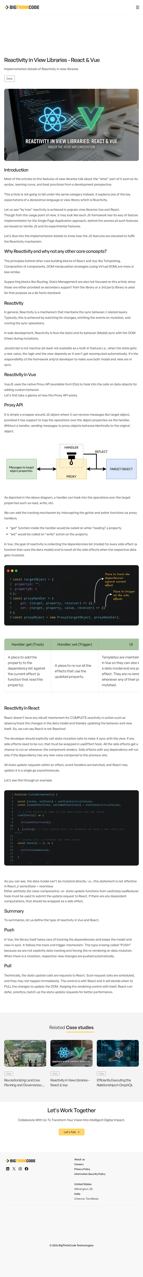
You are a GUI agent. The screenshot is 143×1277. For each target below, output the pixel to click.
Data (9, 78)
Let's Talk (70, 1132)
